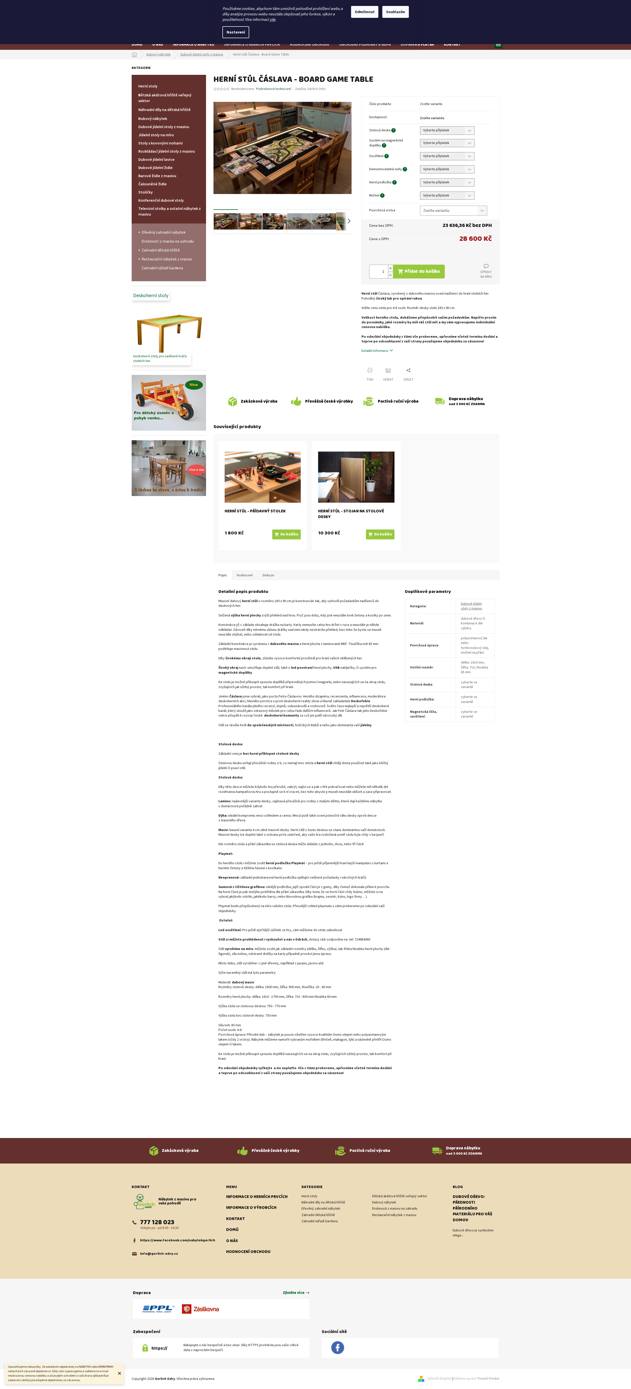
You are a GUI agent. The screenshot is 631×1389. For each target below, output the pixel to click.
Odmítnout (365, 12)
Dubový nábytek (152, 118)
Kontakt (235, 1219)
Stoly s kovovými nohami (160, 143)
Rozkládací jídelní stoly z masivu (166, 151)
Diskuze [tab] (268, 575)
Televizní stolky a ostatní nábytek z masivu (169, 211)
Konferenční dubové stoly (161, 200)
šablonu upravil (477, 1378)
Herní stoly (147, 86)
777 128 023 (157, 1222)
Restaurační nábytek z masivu (167, 259)
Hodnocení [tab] (245, 575)
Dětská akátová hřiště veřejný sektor (164, 98)
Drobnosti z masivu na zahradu (168, 241)
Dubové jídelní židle (155, 167)
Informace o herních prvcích (257, 1197)
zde (273, 19)
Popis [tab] (222, 575)
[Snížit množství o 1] (390, 275)
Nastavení (236, 32)
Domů (232, 1230)
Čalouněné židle (152, 184)
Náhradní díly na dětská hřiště (164, 109)
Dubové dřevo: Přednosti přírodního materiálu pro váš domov (472, 1208)
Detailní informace (374, 350)
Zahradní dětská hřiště (161, 250)
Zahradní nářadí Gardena (162, 268)
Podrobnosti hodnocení (273, 89)
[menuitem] (137, 44)
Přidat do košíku (422, 271)
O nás (232, 1241)
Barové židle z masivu (157, 176)
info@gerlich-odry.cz (159, 1253)
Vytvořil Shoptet (440, 1378)
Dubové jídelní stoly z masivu (163, 127)
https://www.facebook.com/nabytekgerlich (177, 1240)
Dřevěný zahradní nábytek (163, 232)
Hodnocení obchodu (248, 1252)
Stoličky (145, 192)
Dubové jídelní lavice (156, 159)
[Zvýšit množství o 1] (390, 268)
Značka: (310, 88)
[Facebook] (337, 1348)
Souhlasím (395, 12)
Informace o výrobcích (251, 1208)
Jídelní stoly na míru (156, 135)
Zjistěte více (293, 1293)
